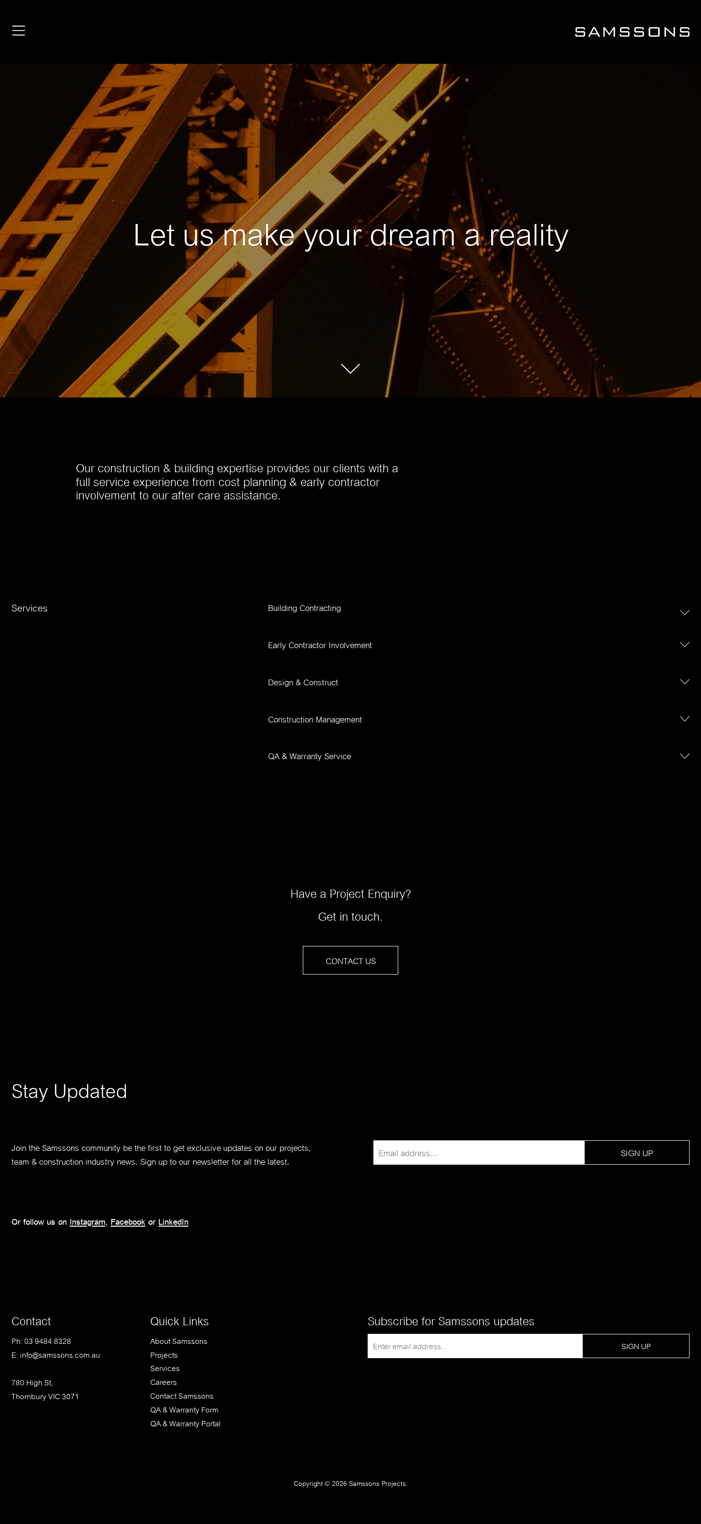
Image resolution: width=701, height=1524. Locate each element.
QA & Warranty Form (184, 1408)
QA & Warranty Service (309, 755)
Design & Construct (303, 681)
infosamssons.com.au (60, 1354)
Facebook (128, 1221)
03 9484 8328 (47, 1340)
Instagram (87, 1221)
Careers (163, 1381)
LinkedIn (173, 1221)
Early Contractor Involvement (320, 644)
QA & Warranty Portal (185, 1422)
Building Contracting (304, 606)
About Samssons (178, 1340)
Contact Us (351, 960)
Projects (164, 1354)
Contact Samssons (182, 1395)
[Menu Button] (18, 32)
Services (165, 1367)
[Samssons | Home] (632, 35)
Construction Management (315, 718)
